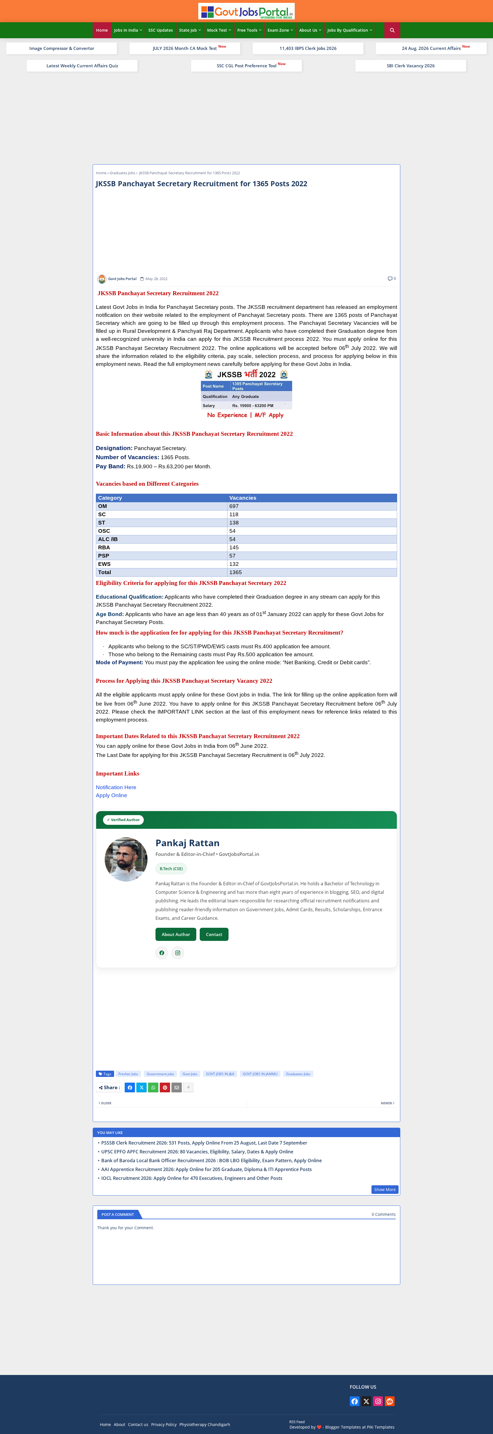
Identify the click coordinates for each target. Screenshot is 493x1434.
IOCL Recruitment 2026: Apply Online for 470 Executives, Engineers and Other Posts (191, 1178)
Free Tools (247, 30)
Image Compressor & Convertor (61, 48)
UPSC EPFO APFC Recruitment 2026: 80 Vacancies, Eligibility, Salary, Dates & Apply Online (197, 1152)
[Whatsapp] (153, 1087)
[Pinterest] (165, 1087)
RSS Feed (297, 1421)
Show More (385, 1189)
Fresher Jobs (128, 1074)
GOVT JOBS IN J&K (220, 1074)
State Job (188, 30)
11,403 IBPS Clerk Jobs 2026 (308, 48)
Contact (214, 934)
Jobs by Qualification (348, 30)
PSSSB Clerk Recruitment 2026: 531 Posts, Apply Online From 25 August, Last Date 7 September (204, 1143)
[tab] (102, 30)
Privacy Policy (164, 1424)
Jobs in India (126, 30)
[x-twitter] (366, 1401)
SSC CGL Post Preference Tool (246, 65)
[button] (392, 30)
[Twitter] (141, 1087)
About (119, 1424)
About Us (308, 30)
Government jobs (160, 1074)
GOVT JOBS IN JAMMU (260, 1074)
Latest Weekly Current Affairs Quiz (82, 65)
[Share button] (188, 1087)
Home (102, 30)
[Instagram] (177, 953)
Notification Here (116, 787)
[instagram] (378, 1401)
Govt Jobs (190, 1074)
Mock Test (217, 30)
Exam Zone (278, 30)
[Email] (176, 1087)
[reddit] (390, 1401)
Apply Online (111, 795)
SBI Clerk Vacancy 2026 (411, 65)
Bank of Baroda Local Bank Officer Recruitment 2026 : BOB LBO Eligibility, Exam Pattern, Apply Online (211, 1161)
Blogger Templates (343, 1427)
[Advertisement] (246, 117)
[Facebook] (161, 953)
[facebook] (354, 1401)
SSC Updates (160, 30)
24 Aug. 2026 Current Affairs (431, 48)
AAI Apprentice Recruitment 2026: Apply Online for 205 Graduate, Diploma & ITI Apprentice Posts (206, 1169)
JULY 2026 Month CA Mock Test (185, 48)
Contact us (138, 1424)
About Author (176, 934)
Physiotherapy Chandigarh (204, 1424)
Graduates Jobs (122, 172)
